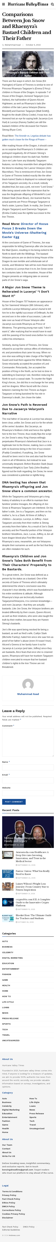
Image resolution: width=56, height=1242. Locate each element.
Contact (6, 1148)
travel (6, 1035)
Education (8, 963)
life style (8, 1002)
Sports (6, 1024)
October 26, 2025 (25, 922)
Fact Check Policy (11, 1199)
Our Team (7, 1145)
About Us (6, 1152)
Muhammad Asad (13, 45)
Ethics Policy (8, 1203)
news (5, 1013)
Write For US (8, 1156)
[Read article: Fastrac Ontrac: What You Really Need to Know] (8, 874)
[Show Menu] (3, 4)
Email (6, 774)
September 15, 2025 (26, 909)
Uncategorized (11, 1040)
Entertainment (10, 969)
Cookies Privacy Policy (13, 1214)
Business (7, 947)
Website (6, 788)
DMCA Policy (8, 1206)
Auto (5, 941)
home (5, 991)
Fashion (6, 974)
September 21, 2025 (26, 894)
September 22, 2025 (15, 845)
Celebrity (7, 952)
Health (6, 985)
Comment (8, 725)
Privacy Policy (9, 1195)
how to (6, 996)
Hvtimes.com (14, 1235)
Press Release (10, 1018)
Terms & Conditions (12, 1191)
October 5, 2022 (33, 45)
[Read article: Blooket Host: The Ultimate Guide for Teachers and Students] (8, 918)
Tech (5, 1029)
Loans (5, 1007)
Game (5, 980)
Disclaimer (7, 1217)
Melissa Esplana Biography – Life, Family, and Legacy (24, 839)
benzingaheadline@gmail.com (17, 1170)
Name (6, 761)
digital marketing (12, 958)
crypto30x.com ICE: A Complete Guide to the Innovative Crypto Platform (33, 902)
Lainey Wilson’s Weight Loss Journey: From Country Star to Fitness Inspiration (32, 887)
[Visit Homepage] (28, 4)
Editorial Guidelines (11, 1230)
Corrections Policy (11, 1210)
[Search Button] (52, 4)
